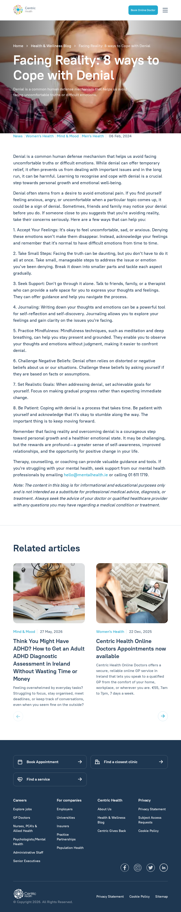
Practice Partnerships (66, 837)
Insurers (63, 826)
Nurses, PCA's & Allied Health (25, 828)
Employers (65, 809)
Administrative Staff (28, 853)
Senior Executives (26, 861)
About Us (104, 809)
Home (18, 46)
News (18, 136)
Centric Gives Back (112, 831)
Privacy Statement (152, 809)
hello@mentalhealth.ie (86, 474)
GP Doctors (21, 818)
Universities (66, 818)
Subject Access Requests (149, 820)
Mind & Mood (68, 136)
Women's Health (40, 136)
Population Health (70, 848)
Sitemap (161, 897)
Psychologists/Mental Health (29, 841)
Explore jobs (22, 809)
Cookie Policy (148, 831)
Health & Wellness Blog (51, 46)
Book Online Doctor (143, 10)
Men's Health (93, 136)
